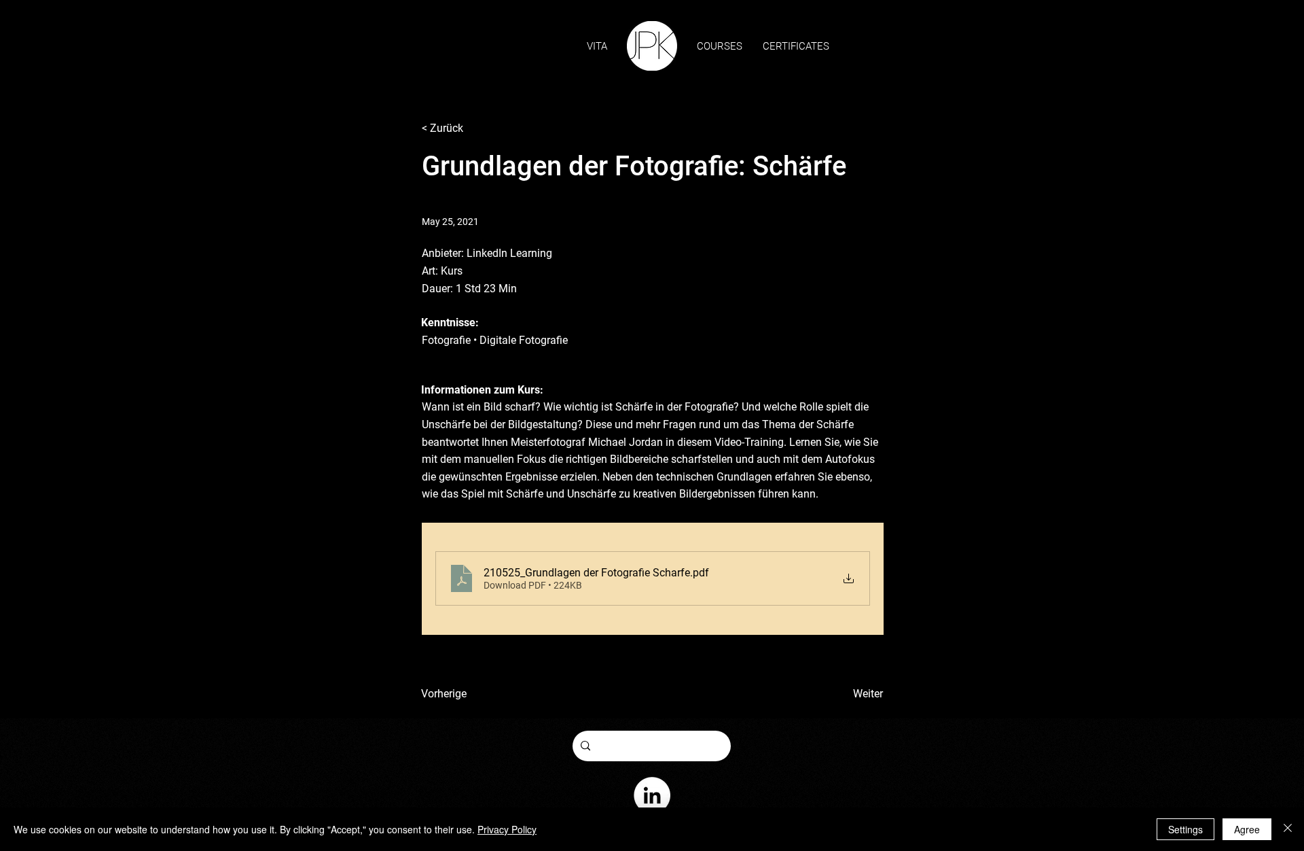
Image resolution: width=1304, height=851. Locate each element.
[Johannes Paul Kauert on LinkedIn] (652, 795)
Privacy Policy (507, 829)
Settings (1185, 829)
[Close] (1288, 829)
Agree (1247, 829)
